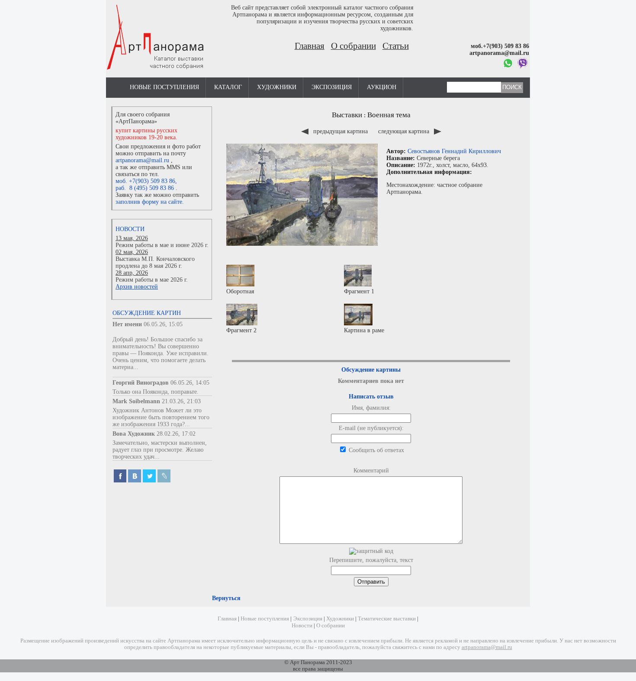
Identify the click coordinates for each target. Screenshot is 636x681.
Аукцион (381, 87)
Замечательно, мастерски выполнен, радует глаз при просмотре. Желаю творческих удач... (159, 450)
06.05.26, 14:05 (189, 382)
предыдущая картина (340, 131)
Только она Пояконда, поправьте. (155, 392)
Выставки (347, 115)
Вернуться (226, 598)
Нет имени (127, 324)
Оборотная (240, 291)
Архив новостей (137, 286)
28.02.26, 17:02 (176, 433)
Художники (276, 87)
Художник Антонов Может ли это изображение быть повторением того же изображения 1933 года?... (160, 417)
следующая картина (404, 131)
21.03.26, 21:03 (181, 401)
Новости (130, 229)
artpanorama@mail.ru (142, 160)
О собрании (353, 46)
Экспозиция (332, 87)
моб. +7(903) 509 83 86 (145, 181)
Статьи (395, 46)
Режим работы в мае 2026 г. (152, 279)
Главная (309, 46)
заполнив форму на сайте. (150, 202)
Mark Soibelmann (136, 401)
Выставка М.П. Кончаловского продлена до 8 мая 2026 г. (155, 262)
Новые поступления (164, 87)
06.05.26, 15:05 (163, 324)
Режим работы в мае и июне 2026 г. (162, 245)
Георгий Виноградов (140, 382)
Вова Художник (133, 433)
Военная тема (389, 115)
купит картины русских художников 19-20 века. (146, 134)
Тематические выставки (387, 619)
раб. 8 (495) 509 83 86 (145, 188)
